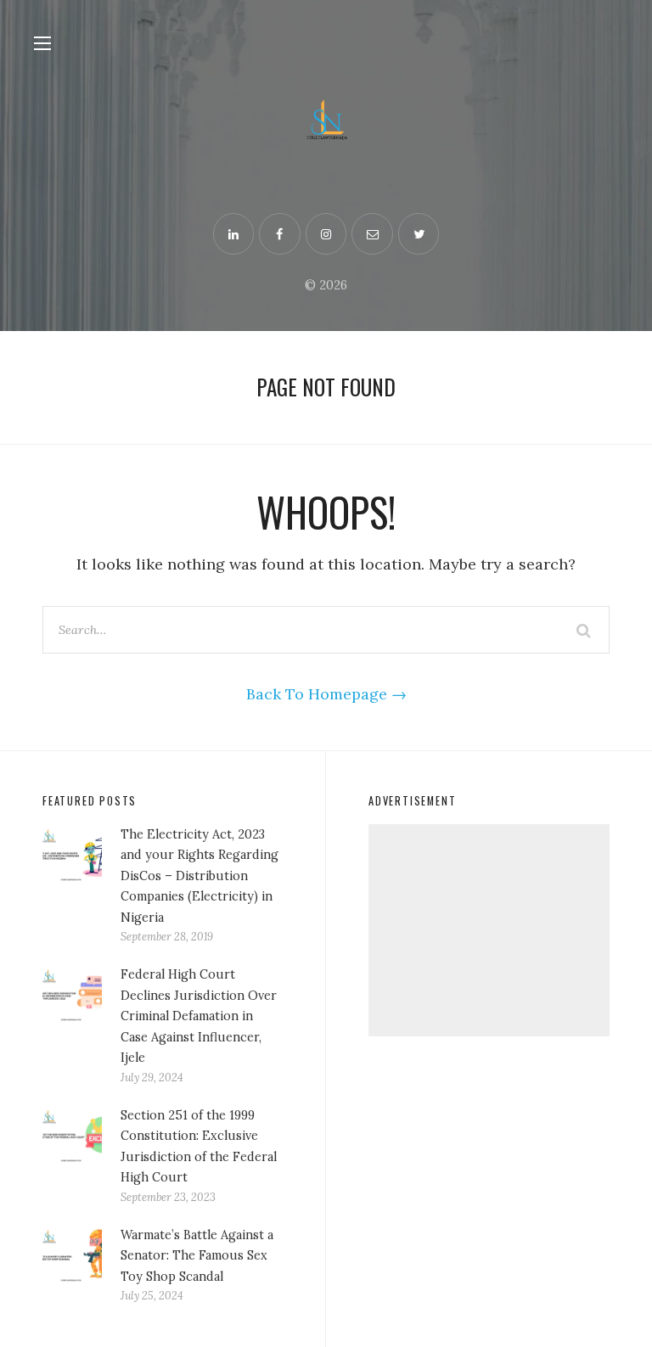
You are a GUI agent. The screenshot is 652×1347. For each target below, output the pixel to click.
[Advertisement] (489, 930)
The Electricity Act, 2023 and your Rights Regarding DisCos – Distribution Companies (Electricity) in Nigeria (199, 876)
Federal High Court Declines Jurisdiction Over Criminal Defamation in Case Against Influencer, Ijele (199, 1016)
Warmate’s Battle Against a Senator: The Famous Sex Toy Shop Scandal (197, 1255)
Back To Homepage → (326, 694)
